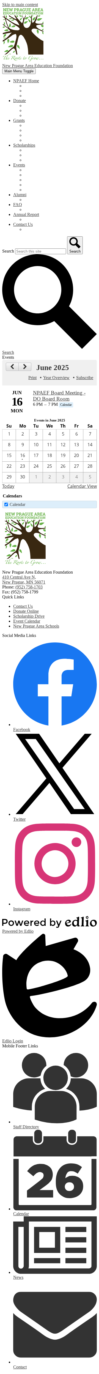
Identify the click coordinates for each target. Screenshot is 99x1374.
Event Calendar (37, 189)
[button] (26, 80)
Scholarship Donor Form (45, 160)
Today (8, 486)
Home (29, 85)
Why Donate (35, 105)
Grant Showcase (38, 140)
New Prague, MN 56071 (23, 579)
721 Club (32, 110)
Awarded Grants (38, 135)
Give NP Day (36, 179)
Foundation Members (42, 95)
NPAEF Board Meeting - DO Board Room (59, 396)
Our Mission (35, 90)
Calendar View (82, 486)
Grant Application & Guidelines (51, 130)
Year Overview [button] (56, 377)
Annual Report (37, 219)
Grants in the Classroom (45, 125)
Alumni (30, 199)
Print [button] (32, 377)
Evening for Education (44, 184)
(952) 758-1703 (29, 587)
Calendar (17, 504)
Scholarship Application (45, 155)
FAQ (28, 209)
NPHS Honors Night (42, 175)
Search (8, 251)
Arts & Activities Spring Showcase (54, 170)
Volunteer (32, 115)
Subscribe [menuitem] (84, 377)
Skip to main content (20, 4)
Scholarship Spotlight (42, 150)
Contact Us (34, 229)
